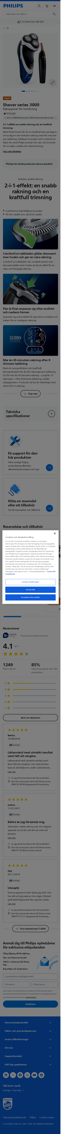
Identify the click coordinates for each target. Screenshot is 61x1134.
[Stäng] (53, 533)
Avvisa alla (29, 589)
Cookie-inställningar (29, 582)
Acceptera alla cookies (29, 597)
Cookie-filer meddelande (32, 574)
